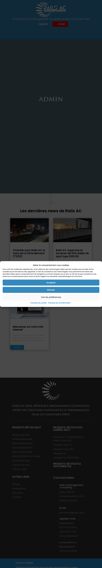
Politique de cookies (38, 303)
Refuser (51, 290)
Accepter (51, 282)
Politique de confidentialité (59, 303)
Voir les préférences (51, 297)
